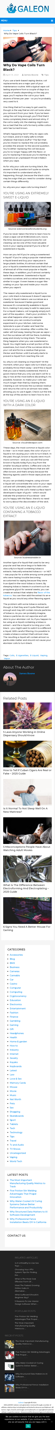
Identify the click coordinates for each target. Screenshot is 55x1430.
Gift (12, 1029)
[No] (51, 1421)
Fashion (14, 1012)
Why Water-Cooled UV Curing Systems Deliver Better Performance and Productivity (26, 1204)
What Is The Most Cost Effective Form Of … (25, 1280)
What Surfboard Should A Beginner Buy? (26, 1296)
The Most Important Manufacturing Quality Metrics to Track (27, 1183)
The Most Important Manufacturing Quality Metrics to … (25, 1326)
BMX (12, 963)
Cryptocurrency (18, 996)
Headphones (17, 1033)
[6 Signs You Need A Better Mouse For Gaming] (27, 910)
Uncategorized (18, 1153)
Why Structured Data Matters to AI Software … (31, 1375)
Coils (11, 655)
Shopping (15, 1112)
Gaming (14, 1025)
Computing (16, 992)
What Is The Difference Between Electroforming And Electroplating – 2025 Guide (26, 888)
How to (14, 1045)
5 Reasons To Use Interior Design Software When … (27, 1302)
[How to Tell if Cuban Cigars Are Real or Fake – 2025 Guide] (27, 754)
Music (13, 1095)
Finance (14, 1017)
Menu (4, 20)
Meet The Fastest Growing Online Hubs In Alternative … (27, 1288)
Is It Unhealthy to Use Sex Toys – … (27, 1264)
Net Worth (15, 1099)
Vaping (43, 655)
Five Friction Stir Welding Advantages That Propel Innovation (23, 1193)
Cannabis (15, 975)
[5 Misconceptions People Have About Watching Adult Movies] (27, 830)
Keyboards (16, 1066)
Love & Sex (16, 1078)
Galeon (20, 1402)
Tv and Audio (17, 1145)
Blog (12, 959)
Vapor (7, 658)
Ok (28, 1426)
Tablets (14, 1124)
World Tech (16, 1161)
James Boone (31, 75)
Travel (13, 1140)
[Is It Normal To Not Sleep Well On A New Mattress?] (27, 792)
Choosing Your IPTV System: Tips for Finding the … (26, 1272)
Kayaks (14, 1062)
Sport (13, 1120)
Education (15, 1000)
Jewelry (14, 1058)
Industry (14, 1050)
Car (11, 979)
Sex (12, 1107)
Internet (14, 1054)
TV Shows (15, 1149)
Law (12, 1074)
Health (13, 1037)
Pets (12, 1103)
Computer (15, 988)
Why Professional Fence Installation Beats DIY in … (32, 1386)
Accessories (16, 955)
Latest (13, 1070)
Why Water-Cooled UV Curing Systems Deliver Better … (29, 1364)
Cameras (14, 971)
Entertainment (18, 1008)
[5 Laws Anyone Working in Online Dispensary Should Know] (27, 715)
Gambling (15, 1021)
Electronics (16, 1004)
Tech (12, 1128)
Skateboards (17, 1116)
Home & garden (18, 1041)
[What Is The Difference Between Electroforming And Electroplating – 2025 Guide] (27, 869)
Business (14, 967)
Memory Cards (18, 1083)
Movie (13, 1091)
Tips (46, 75)
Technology (16, 1132)
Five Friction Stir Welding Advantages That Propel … (27, 1317)
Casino (13, 984)
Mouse (13, 1087)
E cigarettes (22, 655)
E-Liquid (34, 655)
